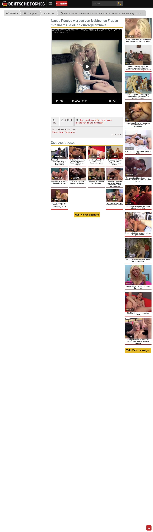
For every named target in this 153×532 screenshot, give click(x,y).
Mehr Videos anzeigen (87, 214)
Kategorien (61, 4)
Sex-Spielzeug (97, 123)
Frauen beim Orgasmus (63, 132)
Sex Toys (83, 120)
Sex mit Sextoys (97, 120)
